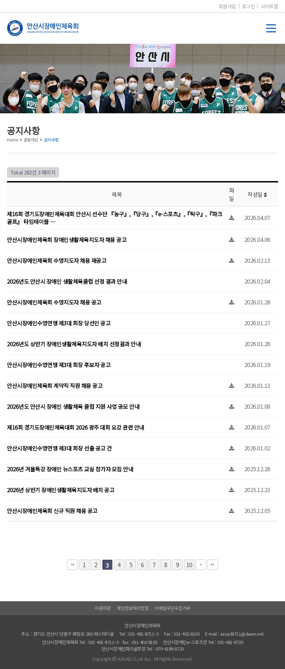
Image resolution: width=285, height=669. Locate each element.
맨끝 (212, 565)
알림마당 (31, 139)
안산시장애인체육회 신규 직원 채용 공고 (52, 510)
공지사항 (51, 139)
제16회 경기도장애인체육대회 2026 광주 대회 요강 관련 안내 (75, 427)
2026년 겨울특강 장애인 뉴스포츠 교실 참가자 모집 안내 (70, 469)
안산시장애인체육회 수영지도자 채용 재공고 (56, 260)
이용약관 (103, 608)
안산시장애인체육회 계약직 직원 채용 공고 (55, 385)
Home (12, 139)
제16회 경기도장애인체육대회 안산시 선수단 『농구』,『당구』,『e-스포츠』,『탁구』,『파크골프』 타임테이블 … (114, 218)
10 (189, 564)
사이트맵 (269, 6)
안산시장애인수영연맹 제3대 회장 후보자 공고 (59, 364)
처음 (72, 565)
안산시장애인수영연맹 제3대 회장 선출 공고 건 (59, 448)
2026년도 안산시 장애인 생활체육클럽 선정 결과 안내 (67, 281)
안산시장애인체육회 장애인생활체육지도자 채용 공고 (67, 239)
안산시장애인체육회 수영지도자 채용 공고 (54, 302)
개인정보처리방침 (132, 608)
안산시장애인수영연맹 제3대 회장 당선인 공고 (59, 323)
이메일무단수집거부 (172, 608)
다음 (201, 565)
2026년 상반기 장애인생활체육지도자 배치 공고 (60, 490)
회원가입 (227, 6)
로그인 (248, 6)
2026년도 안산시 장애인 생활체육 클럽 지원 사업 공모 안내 (73, 406)
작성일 (255, 194)
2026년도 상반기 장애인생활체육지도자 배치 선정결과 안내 (74, 344)
